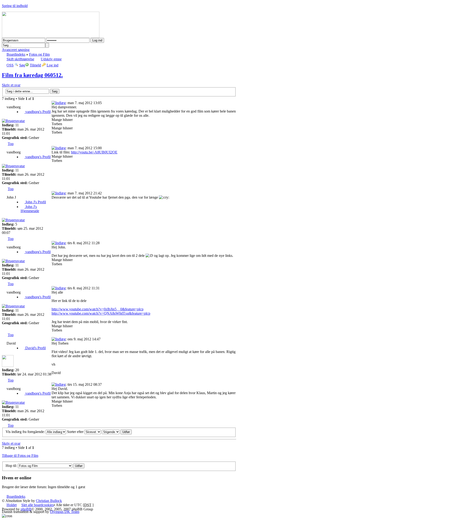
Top (11, 144)
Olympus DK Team (64, 512)
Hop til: (11, 466)
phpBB (26, 509)
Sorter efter (75, 432)
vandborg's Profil (37, 112)
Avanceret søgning (16, 50)
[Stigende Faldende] (117, 432)
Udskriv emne (51, 59)
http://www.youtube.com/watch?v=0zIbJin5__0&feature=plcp (97, 309)
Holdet (12, 505)
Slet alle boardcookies (37, 505)
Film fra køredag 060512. (32, 75)
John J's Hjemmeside (30, 209)
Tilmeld (35, 65)
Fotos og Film (39, 54)
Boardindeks (16, 54)
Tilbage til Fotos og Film (20, 456)
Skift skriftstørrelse (20, 59)
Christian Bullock (49, 501)
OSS (10, 65)
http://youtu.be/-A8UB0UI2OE (94, 152)
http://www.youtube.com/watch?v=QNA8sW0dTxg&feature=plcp (101, 313)
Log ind (52, 65)
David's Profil (35, 348)
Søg (22, 65)
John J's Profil (35, 202)
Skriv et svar (11, 85)
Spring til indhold (15, 6)
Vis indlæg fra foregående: (26, 432)
